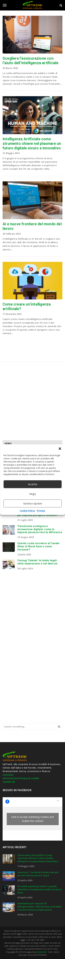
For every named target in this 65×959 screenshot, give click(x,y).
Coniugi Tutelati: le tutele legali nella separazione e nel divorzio (37, 562)
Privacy (41, 510)
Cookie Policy (27, 510)
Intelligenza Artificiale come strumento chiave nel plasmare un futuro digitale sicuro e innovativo (32, 143)
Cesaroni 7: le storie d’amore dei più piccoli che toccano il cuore (37, 874)
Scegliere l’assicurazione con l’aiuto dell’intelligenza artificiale (30, 60)
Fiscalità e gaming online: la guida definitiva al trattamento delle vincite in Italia (39, 889)
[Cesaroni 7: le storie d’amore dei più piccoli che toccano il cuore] (9, 876)
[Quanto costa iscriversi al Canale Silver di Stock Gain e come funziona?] (9, 547)
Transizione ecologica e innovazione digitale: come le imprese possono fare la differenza (39, 529)
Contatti (8, 774)
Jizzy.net (42, 952)
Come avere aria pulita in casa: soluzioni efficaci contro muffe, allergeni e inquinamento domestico (38, 858)
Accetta (32, 484)
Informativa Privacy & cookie (21, 778)
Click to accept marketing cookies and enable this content (32, 819)
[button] (60, 448)
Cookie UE (9, 781)
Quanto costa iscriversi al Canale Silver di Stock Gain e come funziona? (38, 546)
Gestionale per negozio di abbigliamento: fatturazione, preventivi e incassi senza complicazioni (39, 906)
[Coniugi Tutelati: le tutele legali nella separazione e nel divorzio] (9, 564)
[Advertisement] (32, 399)
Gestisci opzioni (32, 503)
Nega (32, 494)
